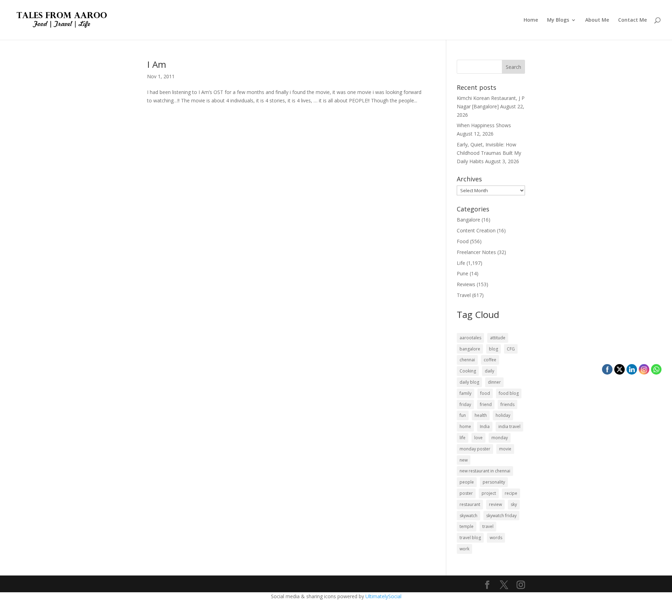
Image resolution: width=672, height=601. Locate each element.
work (464, 549)
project (489, 493)
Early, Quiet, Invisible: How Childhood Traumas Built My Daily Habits (489, 153)
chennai (467, 360)
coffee (490, 360)
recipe (511, 493)
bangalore (470, 349)
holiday (503, 415)
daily (489, 371)
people (467, 482)
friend (486, 404)
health (481, 415)
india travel (509, 426)
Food (463, 241)
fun (463, 415)
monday (499, 438)
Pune (462, 273)
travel (487, 526)
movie (505, 449)
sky (514, 504)
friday (465, 404)
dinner (494, 382)
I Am (156, 64)
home (465, 426)
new (464, 460)
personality (494, 482)
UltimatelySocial (383, 596)
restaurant (470, 504)
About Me (597, 20)
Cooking (468, 371)
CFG (511, 349)
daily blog (469, 382)
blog (493, 349)
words (496, 538)
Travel (464, 295)
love (478, 438)
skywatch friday (501, 516)
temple (467, 526)
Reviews (466, 284)
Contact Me (632, 20)
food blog (509, 393)
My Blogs (558, 20)
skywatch (468, 516)
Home (531, 20)
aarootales (470, 338)
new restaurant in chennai (485, 471)
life (462, 438)
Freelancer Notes (476, 252)
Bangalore (468, 219)
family (465, 393)
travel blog (470, 538)
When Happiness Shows (484, 125)
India (485, 426)
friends (507, 404)
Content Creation (476, 230)
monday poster (475, 449)
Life (461, 263)
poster (466, 493)
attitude (497, 338)
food (485, 393)
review (495, 504)
